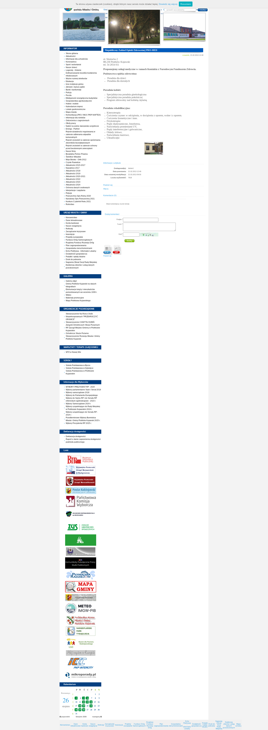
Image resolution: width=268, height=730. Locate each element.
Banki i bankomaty (73, 90)
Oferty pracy (71, 123)
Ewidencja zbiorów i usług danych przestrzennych (229, 725)
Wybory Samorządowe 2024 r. (78, 404)
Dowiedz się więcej (168, 4)
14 (91, 702)
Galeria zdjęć (71, 281)
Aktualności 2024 (73, 185)
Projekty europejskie (74, 237)
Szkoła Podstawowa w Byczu (78, 365)
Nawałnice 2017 (73, 168)
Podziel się (107, 256)
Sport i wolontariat (73, 64)
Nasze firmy (71, 151)
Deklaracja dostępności (76, 436)
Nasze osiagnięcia (73, 226)
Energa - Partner (73, 129)
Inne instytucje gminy (74, 84)
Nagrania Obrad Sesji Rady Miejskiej (81, 262)
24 (76, 709)
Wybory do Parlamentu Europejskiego (82, 395)
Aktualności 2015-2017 (75, 165)
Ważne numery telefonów (76, 78)
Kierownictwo (71, 217)
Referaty (69, 229)
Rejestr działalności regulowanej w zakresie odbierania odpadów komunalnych (80, 134)
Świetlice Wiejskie (73, 157)
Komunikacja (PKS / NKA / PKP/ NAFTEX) (83, 115)
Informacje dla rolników (75, 118)
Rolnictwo (70, 204)
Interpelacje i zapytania (75, 190)
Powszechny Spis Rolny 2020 (78, 196)
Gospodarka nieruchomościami (79, 248)
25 (80, 709)
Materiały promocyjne (75, 298)
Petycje (69, 193)
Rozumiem (185, 4)
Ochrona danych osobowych (78, 187)
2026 (85, 717)
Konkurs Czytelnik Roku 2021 (78, 201)
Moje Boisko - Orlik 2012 (76, 160)
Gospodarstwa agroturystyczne (79, 101)
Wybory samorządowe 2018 (77, 392)
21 (91, 706)
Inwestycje (70, 234)
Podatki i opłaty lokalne (75, 257)
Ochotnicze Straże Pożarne (77, 333)
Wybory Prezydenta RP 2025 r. (79, 423)
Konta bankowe (72, 223)
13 (87, 702)
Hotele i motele (72, 104)
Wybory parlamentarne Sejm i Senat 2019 (83, 390)
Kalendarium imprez (74, 106)
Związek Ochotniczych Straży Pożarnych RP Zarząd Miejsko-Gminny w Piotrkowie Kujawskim (83, 328)
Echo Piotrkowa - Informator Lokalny (81, 251)
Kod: (121, 234)
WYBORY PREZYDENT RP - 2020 (80, 387)
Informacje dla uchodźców (77, 59)
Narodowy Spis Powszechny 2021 (80, 199)
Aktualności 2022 (73, 179)
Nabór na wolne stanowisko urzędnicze (82, 126)
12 (84, 702)
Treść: (120, 224)
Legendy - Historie (73, 70)
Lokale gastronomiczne (75, 109)
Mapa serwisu (238, 725)
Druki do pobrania (73, 259)
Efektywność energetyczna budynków (81, 98)
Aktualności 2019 (73, 173)
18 (80, 706)
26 (84, 709)
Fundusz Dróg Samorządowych (79, 240)
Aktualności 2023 (73, 182)
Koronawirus (71, 62)
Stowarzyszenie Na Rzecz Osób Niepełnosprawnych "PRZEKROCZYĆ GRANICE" (82, 316)
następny (96, 717)
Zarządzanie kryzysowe (76, 231)
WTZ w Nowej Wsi (73, 352)
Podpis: (119, 219)
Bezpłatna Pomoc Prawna (77, 154)
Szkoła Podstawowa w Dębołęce (79, 368)
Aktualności (71, 56)
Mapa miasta (71, 112)
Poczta (68, 95)
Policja (68, 92)
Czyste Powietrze (73, 162)
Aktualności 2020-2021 (75, 176)
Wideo (68, 295)
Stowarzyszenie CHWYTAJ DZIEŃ (80, 322)
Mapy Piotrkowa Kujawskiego (78, 300)
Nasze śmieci (71, 67)
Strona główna (72, 53)
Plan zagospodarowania (76, 245)
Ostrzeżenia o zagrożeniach (77, 120)
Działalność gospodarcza (76, 254)
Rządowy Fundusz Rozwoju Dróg (80, 243)
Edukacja (70, 81)
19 (84, 706)
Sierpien (79, 717)
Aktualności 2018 (73, 171)
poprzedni (65, 717)
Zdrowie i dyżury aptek (75, 87)
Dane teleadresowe (74, 220)
